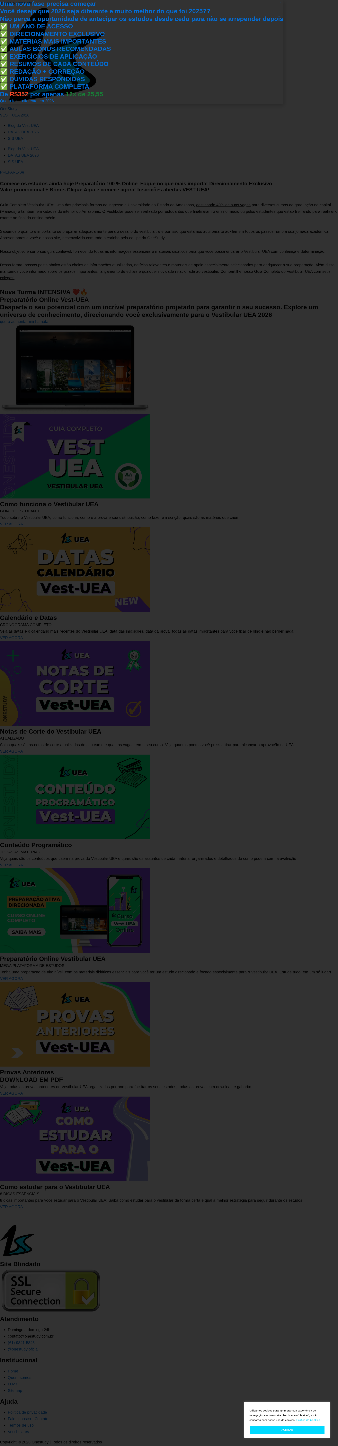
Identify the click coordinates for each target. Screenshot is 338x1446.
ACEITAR (287, 1429)
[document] (169, 723)
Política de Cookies (308, 1419)
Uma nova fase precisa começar (48, 3)
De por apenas (51, 94)
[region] (287, 1420)
